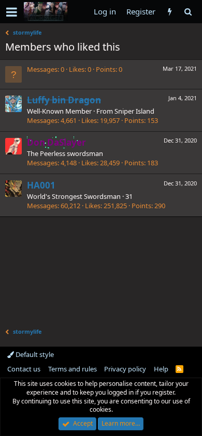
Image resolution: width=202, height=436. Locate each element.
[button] (11, 12)
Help (161, 368)
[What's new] (170, 11)
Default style (34, 354)
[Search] (188, 11)
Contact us (23, 368)
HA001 (41, 185)
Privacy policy (125, 368)
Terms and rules (72, 368)
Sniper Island (134, 111)
